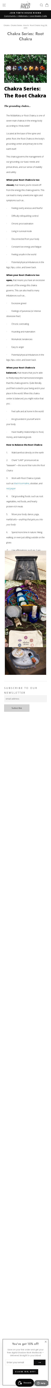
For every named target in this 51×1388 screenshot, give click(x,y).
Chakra (7, 25)
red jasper (11, 488)
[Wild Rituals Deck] (25, 618)
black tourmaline (21, 483)
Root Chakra (35, 25)
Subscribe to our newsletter (21, 690)
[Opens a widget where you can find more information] (41, 1383)
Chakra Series (16, 25)
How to (26, 25)
